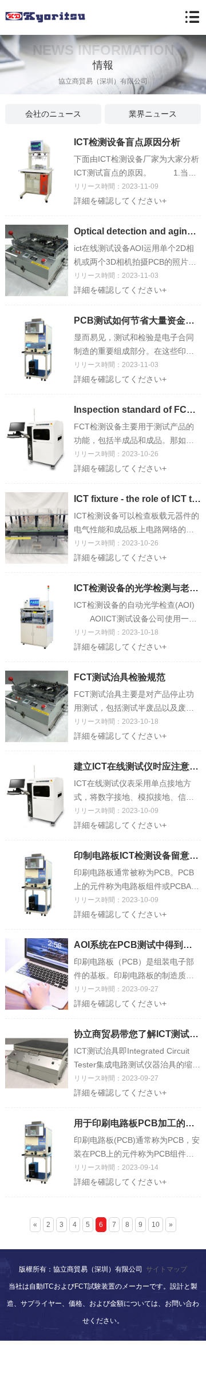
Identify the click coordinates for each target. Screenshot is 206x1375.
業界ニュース (153, 113)
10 (156, 1225)
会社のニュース (53, 113)
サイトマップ (166, 1269)
